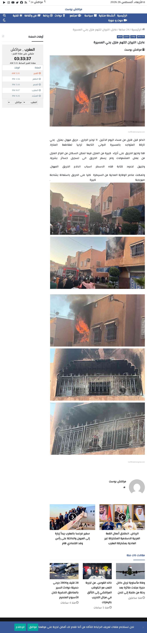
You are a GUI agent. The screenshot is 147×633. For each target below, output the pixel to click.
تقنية (16, 16)
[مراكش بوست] (136, 16)
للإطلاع (20, 627)
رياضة (46, 16)
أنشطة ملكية (107, 16)
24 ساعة (124, 30)
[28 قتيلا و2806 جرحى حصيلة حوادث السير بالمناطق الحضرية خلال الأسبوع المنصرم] (64, 571)
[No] (143, 627)
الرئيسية (122, 16)
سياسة (89, 16)
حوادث (59, 16)
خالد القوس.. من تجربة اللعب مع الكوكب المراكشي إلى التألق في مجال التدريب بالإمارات (99, 593)
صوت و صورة (116, 20)
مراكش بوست (133, 50)
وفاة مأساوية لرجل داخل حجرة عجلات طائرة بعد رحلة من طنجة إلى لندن (130, 588)
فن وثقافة (30, 16)
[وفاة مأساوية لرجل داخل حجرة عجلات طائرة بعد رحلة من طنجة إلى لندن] (130, 571)
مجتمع (74, 16)
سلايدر (126, 36)
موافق (33, 627)
